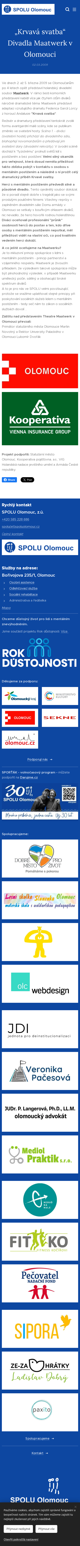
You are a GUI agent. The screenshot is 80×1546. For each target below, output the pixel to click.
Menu (74, 9)
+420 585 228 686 (15, 519)
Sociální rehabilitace (23, 594)
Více (64, 631)
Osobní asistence (21, 582)
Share (11, 479)
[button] (67, 9)
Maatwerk (21, 93)
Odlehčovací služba (23, 588)
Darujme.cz (29, 777)
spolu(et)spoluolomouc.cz (21, 526)
